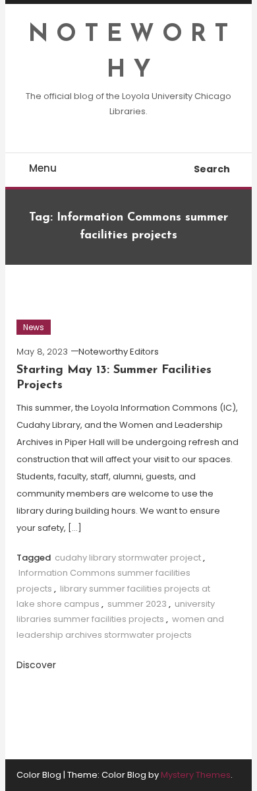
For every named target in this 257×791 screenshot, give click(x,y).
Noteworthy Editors (118, 351)
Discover (37, 664)
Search (212, 169)
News (33, 327)
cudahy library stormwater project (128, 557)
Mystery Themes (196, 775)
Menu (43, 168)
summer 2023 (137, 604)
